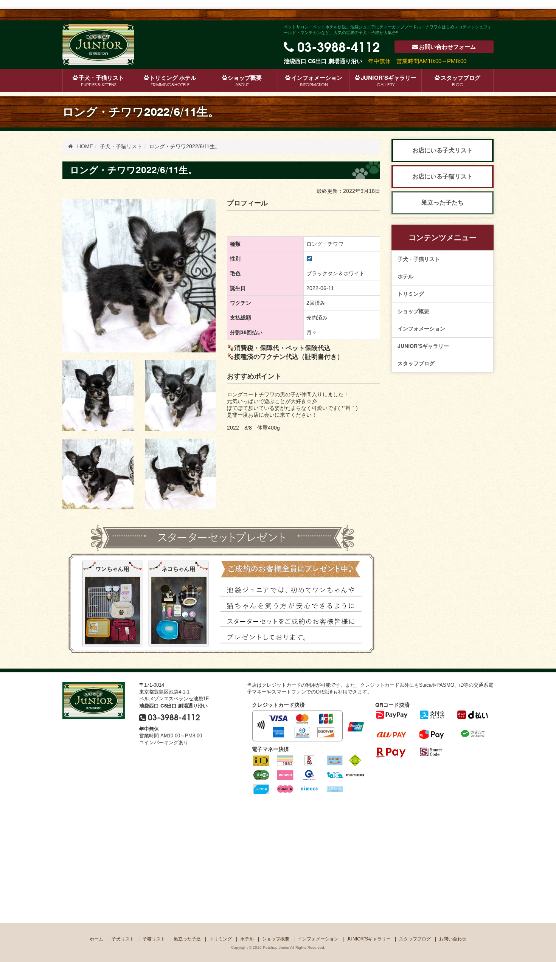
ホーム (96, 939)
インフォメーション (316, 80)
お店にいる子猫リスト (442, 176)
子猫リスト (154, 939)
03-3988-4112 (338, 46)
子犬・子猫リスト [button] (101, 80)
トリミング (411, 294)
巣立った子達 (187, 939)
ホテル (405, 276)
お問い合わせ (447, 46)
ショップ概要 (245, 80)
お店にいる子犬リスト (442, 150)
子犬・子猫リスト (419, 259)
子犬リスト (123, 939)
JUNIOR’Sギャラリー (388, 80)
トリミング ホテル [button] (172, 80)
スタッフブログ (460, 80)
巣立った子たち (442, 202)
